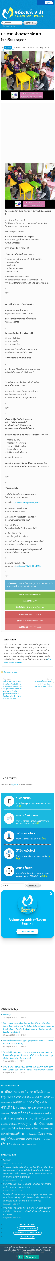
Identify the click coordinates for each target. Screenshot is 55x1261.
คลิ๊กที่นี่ (43, 838)
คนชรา (49, 1092)
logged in (14, 784)
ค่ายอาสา (44, 1097)
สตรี (50, 1129)
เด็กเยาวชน (19, 1144)
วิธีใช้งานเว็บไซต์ (25, 833)
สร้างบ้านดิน (8, 1134)
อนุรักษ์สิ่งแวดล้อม (13, 1139)
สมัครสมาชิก (23, 798)
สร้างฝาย (22, 1134)
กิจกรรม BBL (19, 1092)
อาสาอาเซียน (45, 1139)
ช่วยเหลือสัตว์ (20, 1113)
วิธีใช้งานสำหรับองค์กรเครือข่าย (27, 1232)
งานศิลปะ (9, 1107)
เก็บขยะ (7, 1144)
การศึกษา (7, 1091)
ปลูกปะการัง (16, 1123)
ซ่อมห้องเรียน (36, 1113)
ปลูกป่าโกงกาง (6, 1129)
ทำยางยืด (33, 1118)
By (3, 47)
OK (20, 1257)
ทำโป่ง (42, 1118)
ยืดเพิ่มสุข (7, 1014)
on (14, 47)
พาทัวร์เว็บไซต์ (24, 868)
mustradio (8, 47)
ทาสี (4, 1118)
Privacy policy (31, 1257)
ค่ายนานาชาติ (22, 1097)
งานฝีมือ (43, 1102)
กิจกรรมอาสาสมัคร (11, 672)
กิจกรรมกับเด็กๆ (35, 1091)
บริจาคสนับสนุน (27, 1236)
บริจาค (49, 1118)
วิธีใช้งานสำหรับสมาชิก (27, 1228)
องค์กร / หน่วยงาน (27, 815)
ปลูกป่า (28, 1123)
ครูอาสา (7, 1096)
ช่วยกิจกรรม (40, 1107)
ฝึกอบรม (29, 1128)
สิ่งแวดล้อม (33, 1134)
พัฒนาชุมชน (41, 1128)
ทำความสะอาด (17, 1118)
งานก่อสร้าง (17, 1101)
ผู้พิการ (21, 1128)
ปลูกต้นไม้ (5, 1124)
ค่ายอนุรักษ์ (34, 1097)
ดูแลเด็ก (47, 1113)
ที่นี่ (19, 806)
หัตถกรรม (44, 1133)
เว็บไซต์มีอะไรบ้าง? (27, 1224)
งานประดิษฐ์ (32, 1102)
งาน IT (8, 1102)
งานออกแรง (25, 1107)
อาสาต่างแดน (32, 1139)
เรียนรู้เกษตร (31, 1144)
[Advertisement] (27, 133)
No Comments (9, 50)
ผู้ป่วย (14, 1128)
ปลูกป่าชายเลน (43, 1124)
